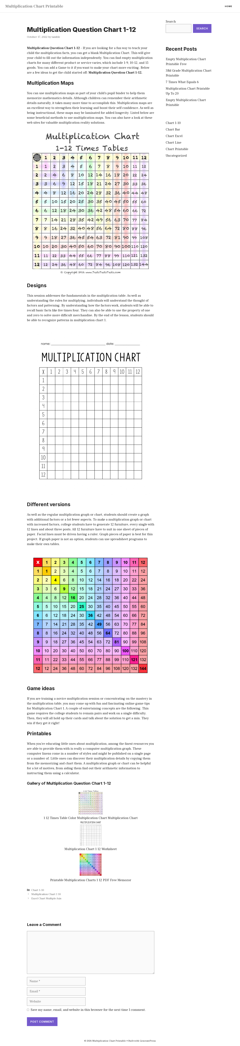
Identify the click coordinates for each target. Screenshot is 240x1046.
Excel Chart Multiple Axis (46, 898)
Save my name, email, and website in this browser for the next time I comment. (88, 1010)
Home (228, 6)
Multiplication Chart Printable (34, 6)
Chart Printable (177, 149)
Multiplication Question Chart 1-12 (53, 48)
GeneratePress (148, 1040)
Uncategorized (176, 156)
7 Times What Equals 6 (182, 82)
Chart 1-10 (37, 890)
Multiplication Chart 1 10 (46, 894)
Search (171, 21)
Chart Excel (174, 136)
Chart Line (173, 142)
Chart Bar (173, 129)
